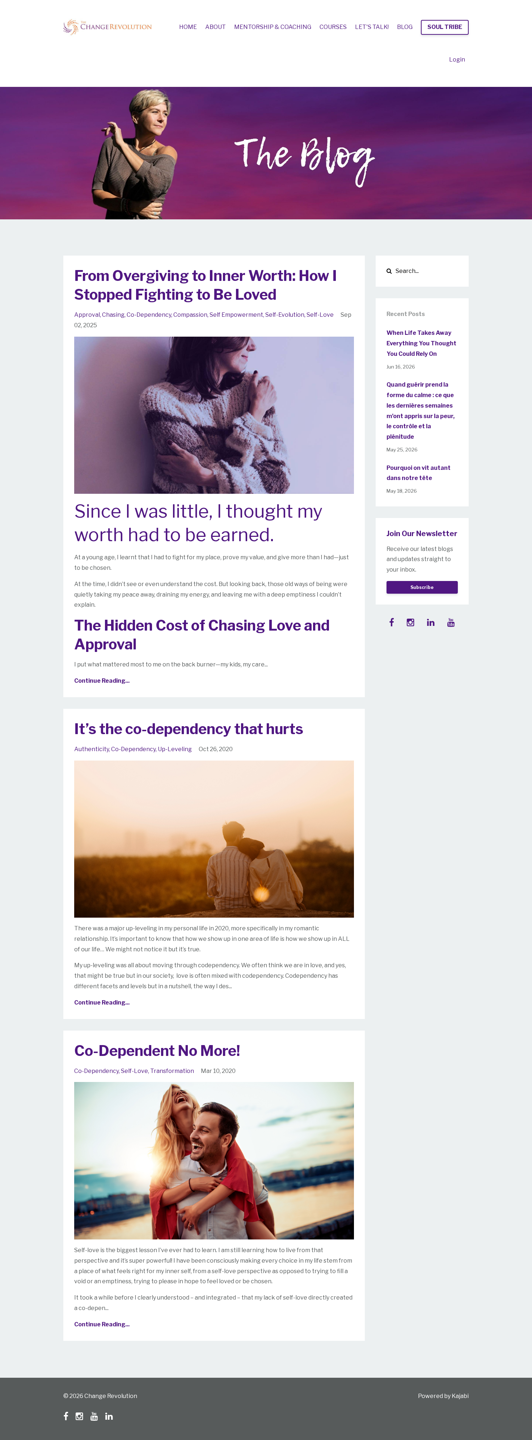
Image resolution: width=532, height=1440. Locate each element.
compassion (190, 314)
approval (87, 314)
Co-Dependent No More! (157, 1051)
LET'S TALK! (372, 27)
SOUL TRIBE (444, 27)
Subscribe (422, 587)
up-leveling (175, 749)
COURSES (333, 27)
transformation (172, 1071)
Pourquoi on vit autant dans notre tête (419, 473)
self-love (320, 314)
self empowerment (236, 314)
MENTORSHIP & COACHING (272, 27)
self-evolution (284, 314)
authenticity (91, 749)
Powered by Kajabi (443, 1396)
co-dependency (149, 314)
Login (457, 59)
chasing (113, 314)
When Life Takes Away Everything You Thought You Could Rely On (421, 343)
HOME (188, 27)
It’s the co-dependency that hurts (188, 729)
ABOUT (215, 27)
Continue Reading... (102, 680)
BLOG (405, 27)
